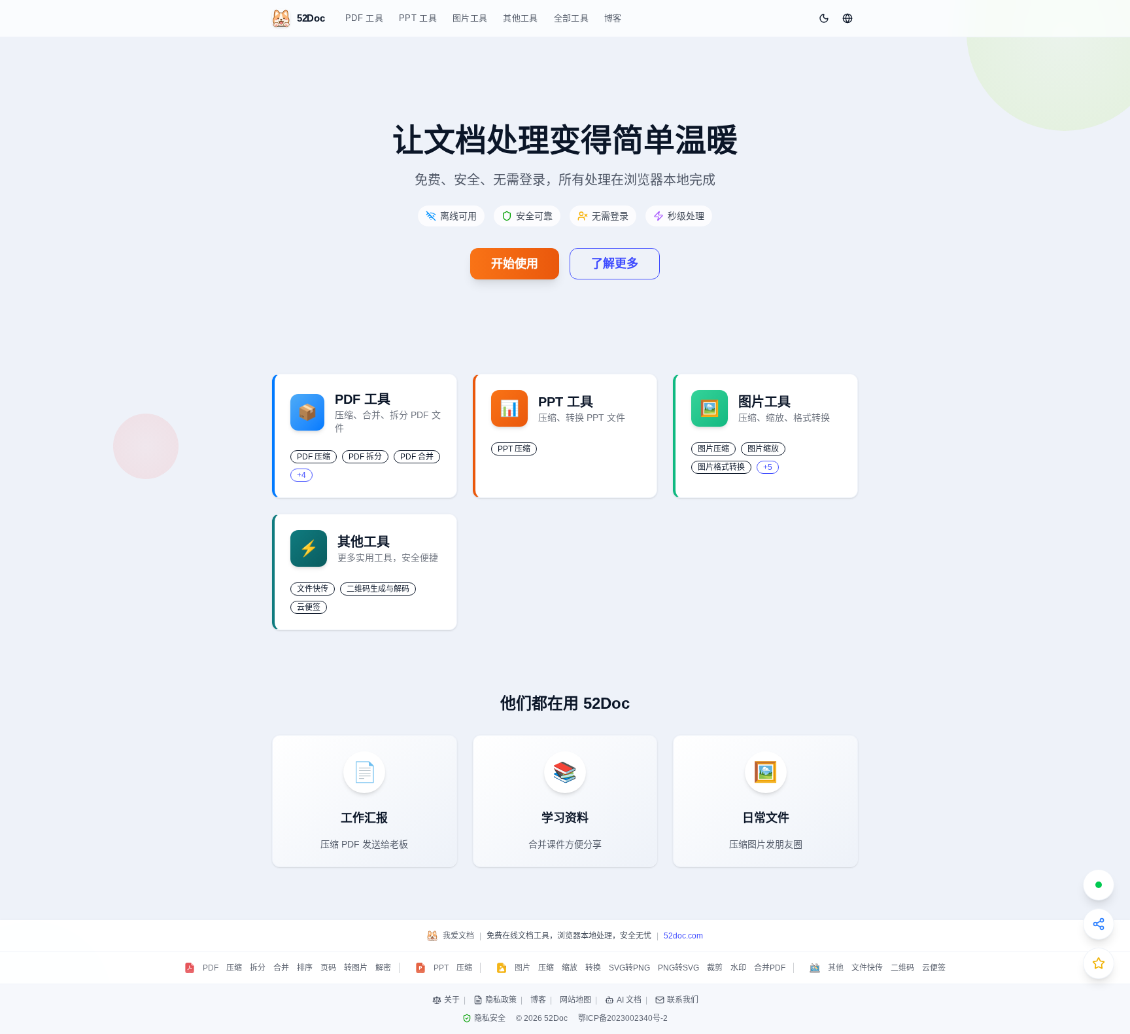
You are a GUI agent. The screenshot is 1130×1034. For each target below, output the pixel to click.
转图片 (356, 967)
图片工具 (470, 18)
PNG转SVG (678, 967)
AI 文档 (629, 1000)
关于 (452, 1000)
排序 (305, 967)
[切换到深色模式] (823, 18)
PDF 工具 (364, 18)
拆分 (257, 967)
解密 (383, 967)
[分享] (1098, 924)
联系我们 (682, 1000)
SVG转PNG (629, 967)
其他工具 (520, 18)
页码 (328, 967)
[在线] (1098, 884)
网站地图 (575, 1000)
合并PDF (769, 967)
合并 (281, 967)
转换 (593, 967)
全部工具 (571, 18)
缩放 (569, 967)
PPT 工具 (418, 18)
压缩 (234, 967)
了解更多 (614, 263)
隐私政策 (501, 1000)
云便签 (934, 967)
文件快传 (867, 967)
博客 (613, 18)
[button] (847, 18)
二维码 (902, 967)
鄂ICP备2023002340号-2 (623, 1018)
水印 (738, 967)
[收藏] (1098, 963)
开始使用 (514, 263)
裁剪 (715, 967)
